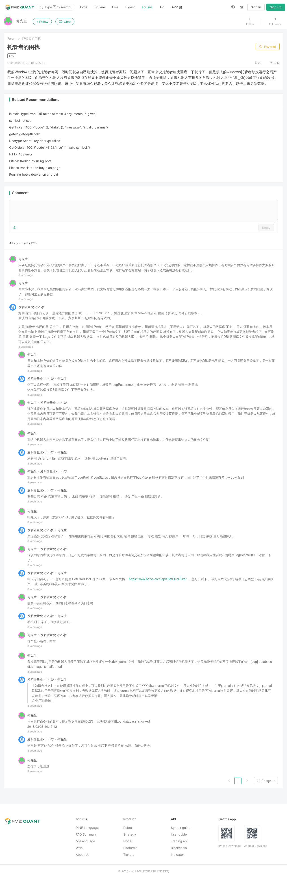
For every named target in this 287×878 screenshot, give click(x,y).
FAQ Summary (86, 834)
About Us (82, 854)
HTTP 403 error (20, 154)
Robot (127, 827)
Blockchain (179, 848)
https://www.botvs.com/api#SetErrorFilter (158, 579)
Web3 (80, 848)
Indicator (177, 854)
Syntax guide (180, 827)
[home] (19, 7)
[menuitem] (83, 7)
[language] (233, 7)
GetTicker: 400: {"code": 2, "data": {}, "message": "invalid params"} (58, 127)
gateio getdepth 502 (24, 134)
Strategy (129, 834)
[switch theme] (242, 7)
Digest (130, 7)
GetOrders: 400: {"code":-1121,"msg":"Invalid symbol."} (49, 147)
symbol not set (20, 120)
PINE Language (87, 827)
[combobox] (264, 780)
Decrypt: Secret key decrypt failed (34, 141)
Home (83, 7)
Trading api (179, 841)
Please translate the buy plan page (34, 168)
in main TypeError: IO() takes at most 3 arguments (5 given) (53, 114)
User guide (179, 834)
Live (115, 7)
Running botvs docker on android (33, 174)
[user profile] (21, 354)
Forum (11, 38)
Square (99, 7)
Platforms (130, 848)
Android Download (255, 845)
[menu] (151, 7)
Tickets (128, 854)
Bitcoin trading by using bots (30, 161)
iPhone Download (229, 845)
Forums (147, 7)
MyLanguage (85, 841)
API (162, 7)
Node (127, 841)
